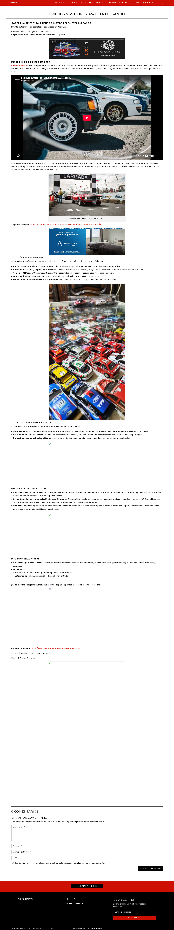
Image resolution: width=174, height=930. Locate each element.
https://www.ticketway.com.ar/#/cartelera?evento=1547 (56, 648)
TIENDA (112, 3)
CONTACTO (124, 3)
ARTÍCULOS (60, 3)
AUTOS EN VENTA (97, 3)
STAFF (136, 3)
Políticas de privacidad (21, 928)
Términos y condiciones (43, 928)
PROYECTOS (77, 3)
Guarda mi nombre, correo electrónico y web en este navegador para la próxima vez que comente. (59, 863)
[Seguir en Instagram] (25, 904)
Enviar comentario (150, 868)
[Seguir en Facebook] (20, 904)
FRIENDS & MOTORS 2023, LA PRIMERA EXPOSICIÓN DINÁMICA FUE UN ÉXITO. (67, 224)
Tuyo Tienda (96, 928)
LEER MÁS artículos (87, 886)
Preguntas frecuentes (74, 903)
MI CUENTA (148, 3)
